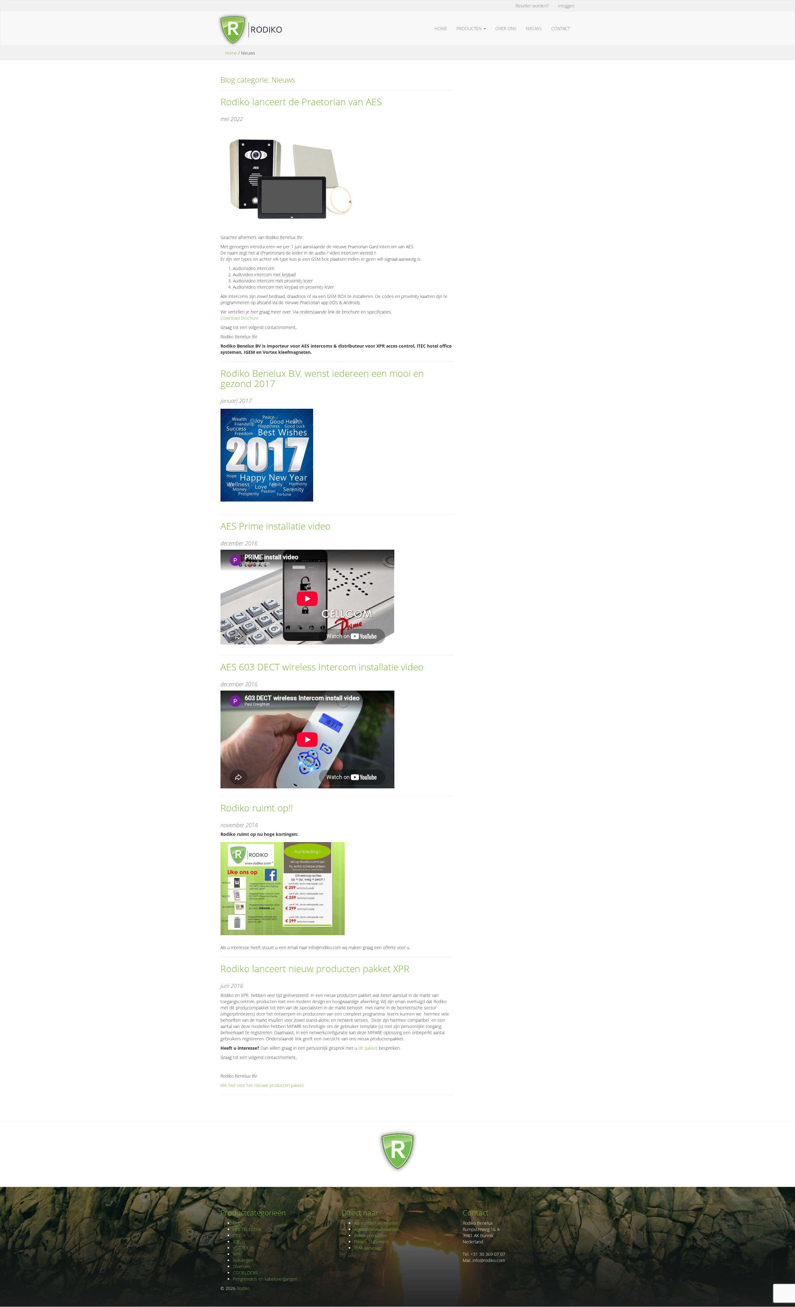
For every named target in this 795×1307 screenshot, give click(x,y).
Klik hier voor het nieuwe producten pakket (262, 1085)
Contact (560, 28)
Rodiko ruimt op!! (256, 807)
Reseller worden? (532, 6)
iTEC (237, 1235)
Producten (470, 28)
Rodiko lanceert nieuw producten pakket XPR (314, 968)
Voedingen (243, 1260)
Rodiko (243, 1288)
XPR (236, 1254)
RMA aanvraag (367, 1248)
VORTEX (240, 1248)
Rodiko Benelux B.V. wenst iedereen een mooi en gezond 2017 (322, 378)
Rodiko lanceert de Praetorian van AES (301, 101)
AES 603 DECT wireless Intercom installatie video (322, 666)
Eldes (238, 1223)
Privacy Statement (371, 1242)
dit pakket (368, 1048)
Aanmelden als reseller (376, 1223)
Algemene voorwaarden (376, 1229)
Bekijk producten (370, 1235)
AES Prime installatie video (275, 526)
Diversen (241, 1266)
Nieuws (534, 28)
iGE (236, 1242)
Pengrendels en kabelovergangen (265, 1279)
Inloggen (566, 6)
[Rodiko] (249, 19)
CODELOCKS (245, 1273)
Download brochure (239, 318)
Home (440, 28)
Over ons (505, 28)
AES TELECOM (247, 1229)
